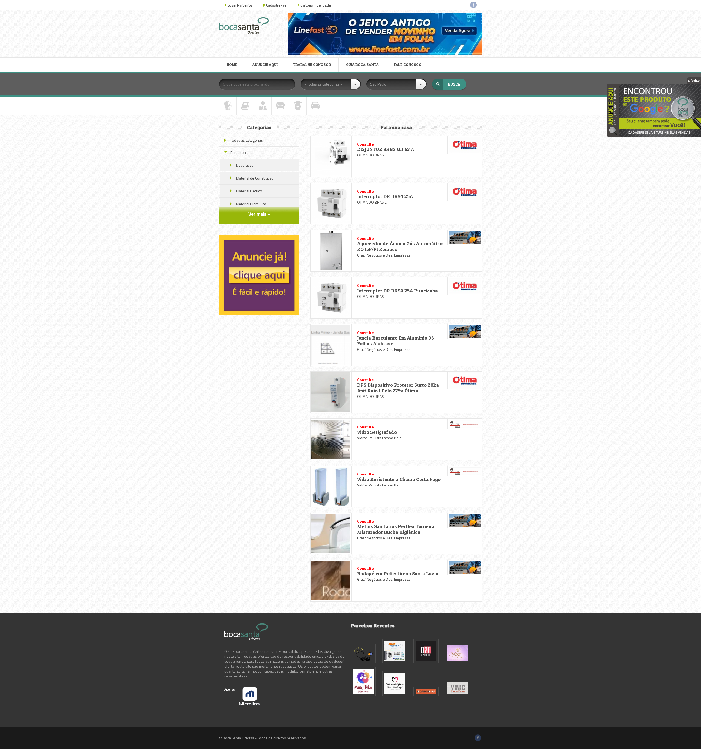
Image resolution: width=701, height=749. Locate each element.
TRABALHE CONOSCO (312, 64)
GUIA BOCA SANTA (362, 64)
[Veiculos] (315, 106)
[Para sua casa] (280, 106)
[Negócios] (262, 106)
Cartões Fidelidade (315, 5)
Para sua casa (241, 152)
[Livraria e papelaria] (245, 106)
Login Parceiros (240, 5)
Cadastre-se (276, 5)
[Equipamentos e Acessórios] (227, 106)
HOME (232, 64)
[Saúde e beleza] (297, 106)
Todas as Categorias (246, 140)
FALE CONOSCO (407, 64)
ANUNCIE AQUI (265, 64)
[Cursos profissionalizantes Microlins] (242, 704)
